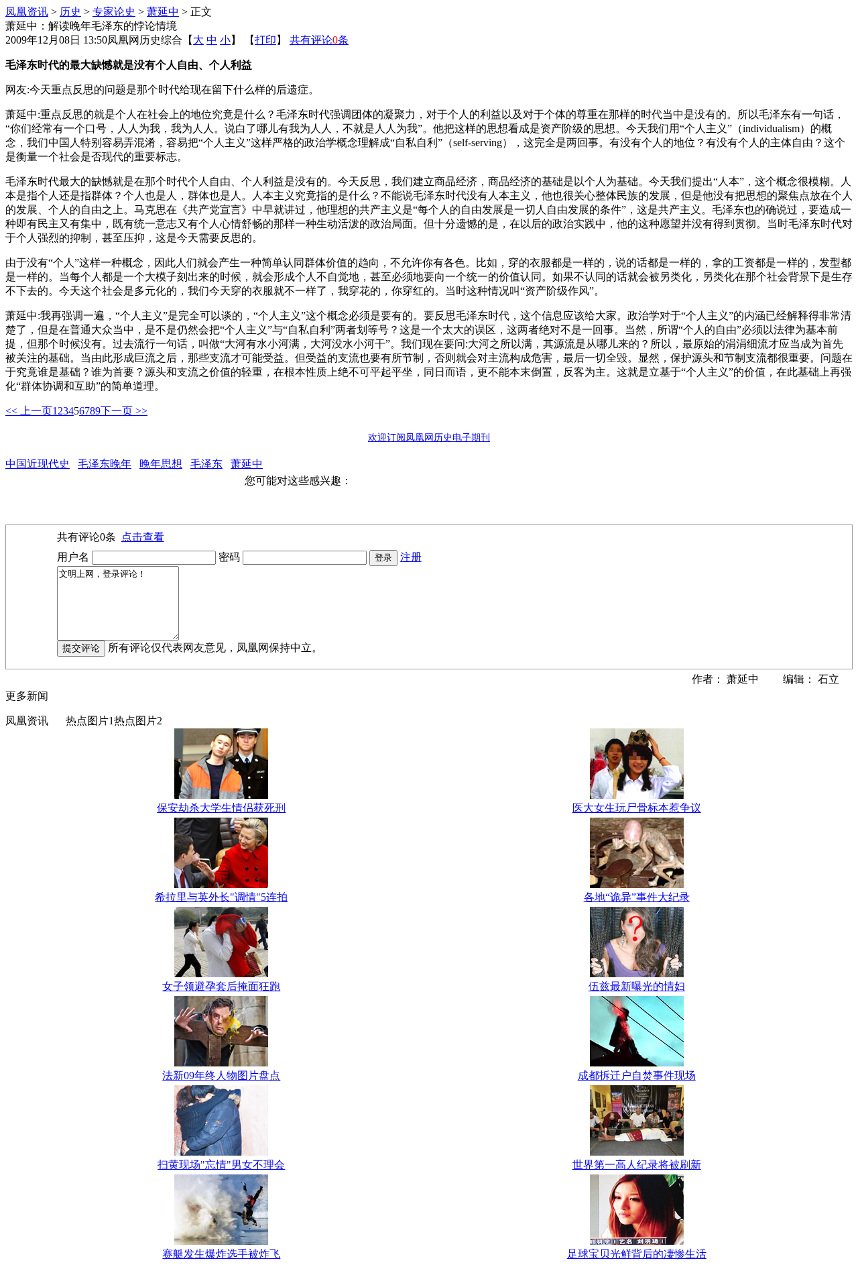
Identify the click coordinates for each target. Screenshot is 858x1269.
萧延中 (163, 11)
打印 (265, 40)
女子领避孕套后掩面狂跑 (221, 986)
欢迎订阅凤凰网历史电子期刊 (429, 438)
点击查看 (142, 537)
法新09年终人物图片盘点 (221, 1075)
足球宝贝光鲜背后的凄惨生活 (637, 1254)
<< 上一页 (28, 411)
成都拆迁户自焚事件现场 (637, 1075)
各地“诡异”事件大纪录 (637, 897)
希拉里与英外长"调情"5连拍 (221, 897)
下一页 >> (124, 411)
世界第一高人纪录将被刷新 (636, 1164)
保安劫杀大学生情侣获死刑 (221, 808)
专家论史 (114, 11)
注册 (411, 557)
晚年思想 (160, 464)
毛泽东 (206, 464)
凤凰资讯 (26, 11)
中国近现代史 (37, 464)
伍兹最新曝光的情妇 (637, 986)
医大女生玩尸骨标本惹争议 (636, 808)
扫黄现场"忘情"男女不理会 (221, 1164)
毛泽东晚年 (104, 464)
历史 (70, 11)
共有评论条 (319, 40)
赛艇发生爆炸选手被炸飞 (221, 1254)
